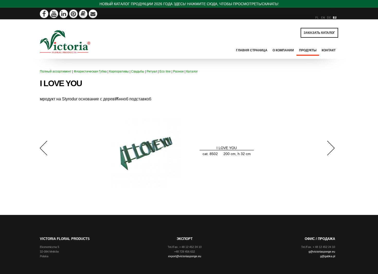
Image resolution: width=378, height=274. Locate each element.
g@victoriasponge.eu (322, 251)
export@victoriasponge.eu (184, 256)
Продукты (308, 50)
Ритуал (152, 71)
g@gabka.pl (327, 256)
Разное (178, 71)
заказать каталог (319, 33)
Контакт (329, 50)
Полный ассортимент (55, 71)
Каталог (192, 71)
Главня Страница (251, 50)
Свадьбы (137, 71)
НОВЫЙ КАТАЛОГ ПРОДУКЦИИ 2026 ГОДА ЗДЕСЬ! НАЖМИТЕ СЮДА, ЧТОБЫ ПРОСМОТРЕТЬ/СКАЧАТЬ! (189, 4)
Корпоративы (119, 71)
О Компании (283, 50)
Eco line (165, 71)
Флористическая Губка (90, 71)
